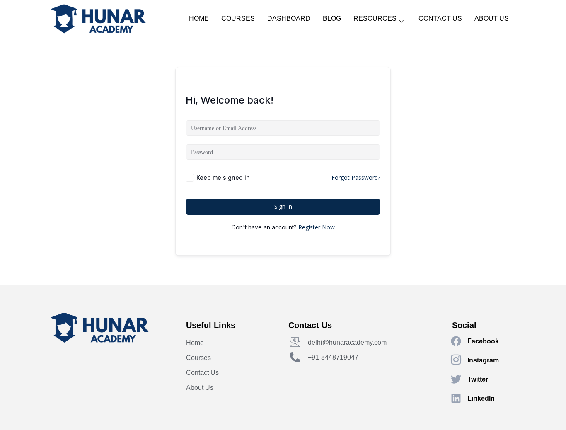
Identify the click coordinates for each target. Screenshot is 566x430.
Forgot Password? (355, 177)
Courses (238, 18)
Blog (332, 18)
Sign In (283, 206)
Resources (375, 18)
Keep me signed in (223, 177)
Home (199, 18)
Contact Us (440, 18)
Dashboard (288, 18)
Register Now (316, 227)
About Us (491, 18)
